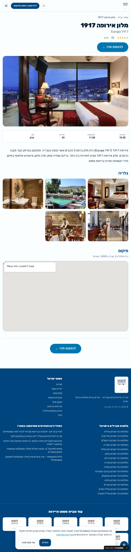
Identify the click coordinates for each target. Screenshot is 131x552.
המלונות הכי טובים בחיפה (116, 480)
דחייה (45, 542)
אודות (59, 384)
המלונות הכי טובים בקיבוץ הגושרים (111, 471)
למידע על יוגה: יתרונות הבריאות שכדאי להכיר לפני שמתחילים (32, 431)
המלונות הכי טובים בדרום (116, 458)
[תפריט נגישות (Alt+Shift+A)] (124, 545)
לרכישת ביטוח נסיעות (25, 5)
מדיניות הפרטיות (64, 535)
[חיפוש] (44, 6)
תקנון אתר (57, 402)
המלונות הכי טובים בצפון (116, 454)
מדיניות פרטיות (54, 406)
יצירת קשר (57, 389)
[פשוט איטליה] (65, 524)
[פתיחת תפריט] (6, 5)
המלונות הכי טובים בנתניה (116, 467)
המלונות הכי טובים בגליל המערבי (112, 493)
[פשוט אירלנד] (14, 524)
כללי (60, 415)
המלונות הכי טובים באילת (116, 431)
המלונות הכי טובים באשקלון (115, 476)
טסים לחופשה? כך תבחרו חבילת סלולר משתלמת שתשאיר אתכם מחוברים (34, 450)
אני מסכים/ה (28, 542)
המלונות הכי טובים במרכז (116, 462)
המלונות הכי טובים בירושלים (114, 440)
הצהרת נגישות (55, 397)
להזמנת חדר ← (113, 47)
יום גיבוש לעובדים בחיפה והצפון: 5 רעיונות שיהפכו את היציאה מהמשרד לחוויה (32, 442)
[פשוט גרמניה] (40, 524)
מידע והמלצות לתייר (52, 411)
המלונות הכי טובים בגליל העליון (113, 489)
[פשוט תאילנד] (116, 524)
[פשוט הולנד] (91, 524)
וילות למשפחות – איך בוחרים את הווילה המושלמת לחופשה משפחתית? (33, 458)
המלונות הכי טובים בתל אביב (114, 436)
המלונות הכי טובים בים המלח (114, 449)
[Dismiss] (127, 548)
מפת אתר (57, 393)
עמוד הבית (123, 17)
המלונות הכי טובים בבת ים (116, 485)
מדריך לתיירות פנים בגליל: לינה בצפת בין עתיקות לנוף (36, 436)
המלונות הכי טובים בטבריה (115, 445)
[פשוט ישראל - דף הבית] (125, 6)
